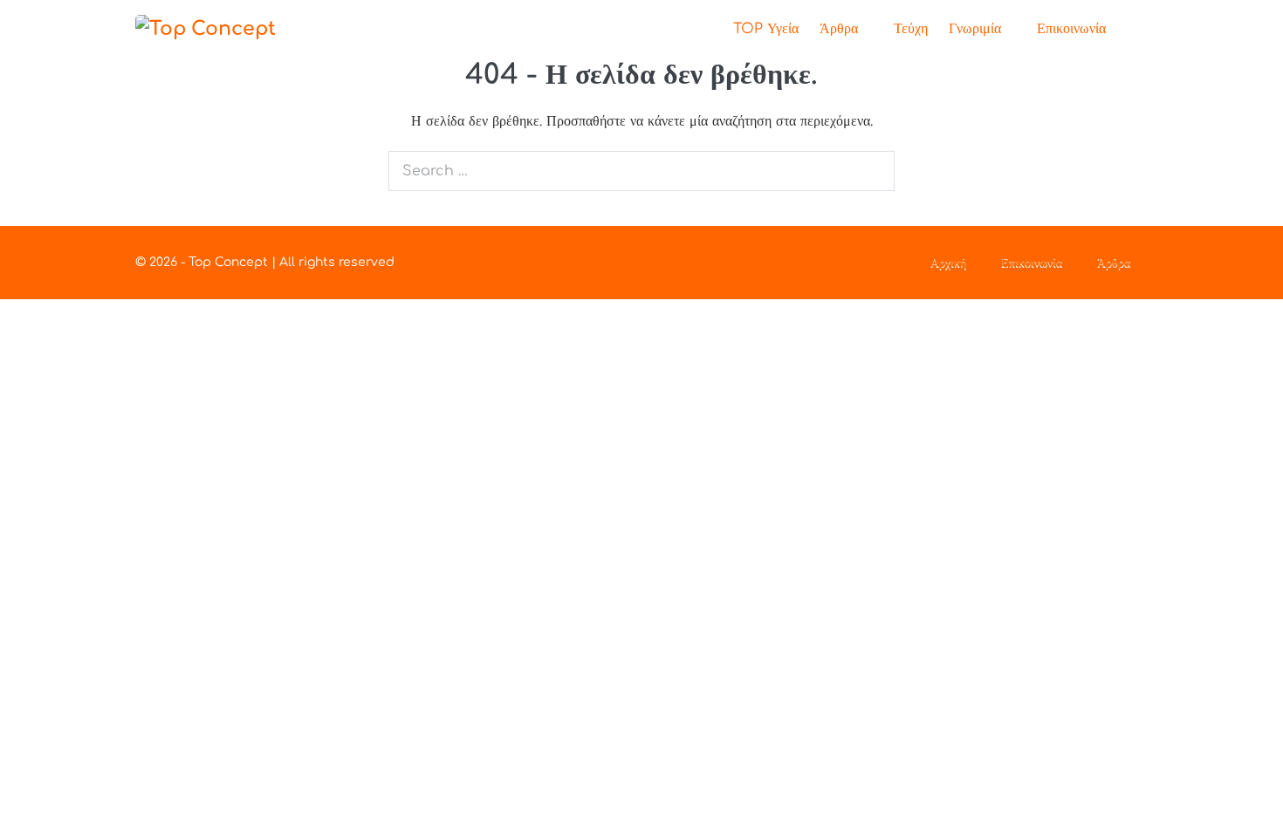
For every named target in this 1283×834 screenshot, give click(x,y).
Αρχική (948, 262)
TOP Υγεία (766, 29)
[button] (1132, 29)
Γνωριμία (977, 29)
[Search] (872, 171)
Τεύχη (911, 29)
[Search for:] (641, 171)
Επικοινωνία (1071, 29)
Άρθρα (841, 29)
